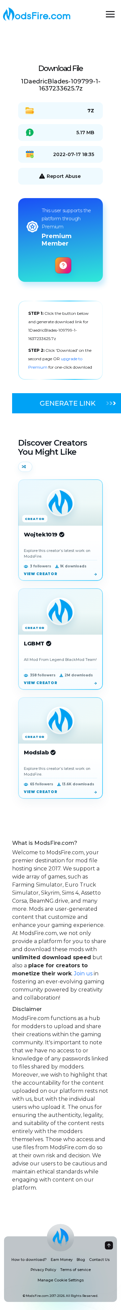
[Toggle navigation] (110, 14)
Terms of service (75, 1270)
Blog (81, 1260)
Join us (83, 973)
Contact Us (99, 1260)
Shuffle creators (25, 467)
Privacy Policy (43, 1270)
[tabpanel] (60, 340)
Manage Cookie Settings (61, 1280)
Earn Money (62, 1260)
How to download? (29, 1260)
